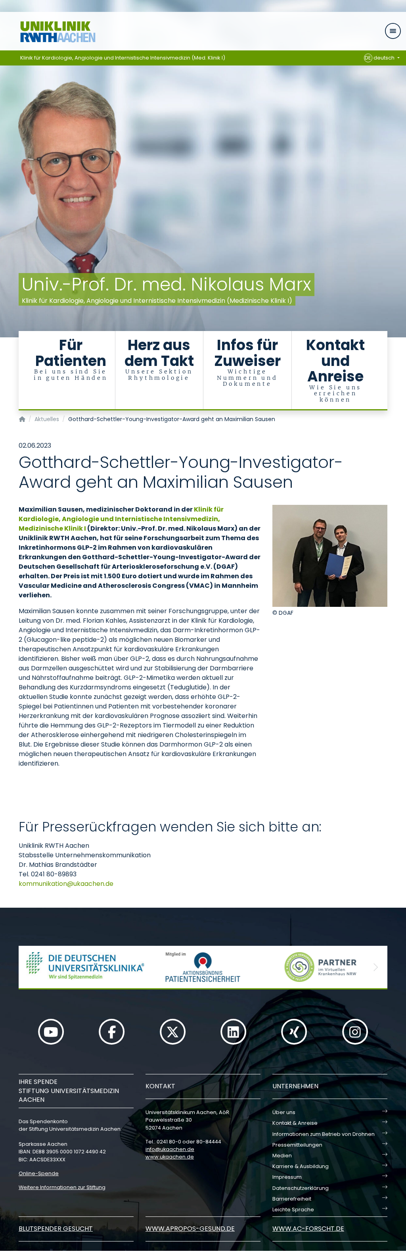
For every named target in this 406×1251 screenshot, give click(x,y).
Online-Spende (39, 1173)
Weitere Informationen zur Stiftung (62, 1187)
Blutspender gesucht (56, 1228)
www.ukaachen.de (170, 1156)
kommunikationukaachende (66, 883)
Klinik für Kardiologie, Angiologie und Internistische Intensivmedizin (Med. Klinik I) (122, 58)
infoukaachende (170, 1149)
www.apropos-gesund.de (190, 1228)
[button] (30, 967)
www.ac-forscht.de (308, 1228)
